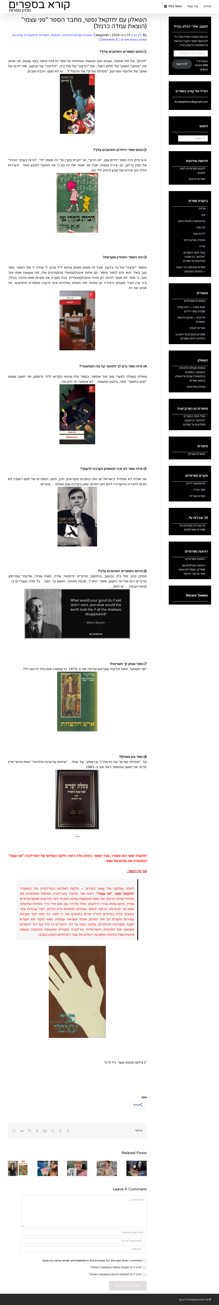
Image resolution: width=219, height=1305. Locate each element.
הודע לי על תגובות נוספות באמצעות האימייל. (116, 1267)
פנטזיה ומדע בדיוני (194, 240)
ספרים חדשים (197, 179)
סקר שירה (199, 489)
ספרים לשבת (197, 328)
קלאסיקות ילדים (195, 483)
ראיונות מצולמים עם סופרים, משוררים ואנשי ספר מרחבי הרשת (191, 570)
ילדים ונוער (199, 233)
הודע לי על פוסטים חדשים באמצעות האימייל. (115, 1274)
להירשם (182, 64)
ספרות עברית (197, 496)
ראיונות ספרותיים (195, 559)
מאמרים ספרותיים (194, 301)
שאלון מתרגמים (196, 387)
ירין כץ (138, 35)
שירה (202, 246)
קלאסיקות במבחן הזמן (191, 221)
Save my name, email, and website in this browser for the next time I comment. (92, 1260)
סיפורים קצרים (196, 454)
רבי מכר (200, 227)
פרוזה (201, 208)
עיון (203, 215)
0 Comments (108, 39)
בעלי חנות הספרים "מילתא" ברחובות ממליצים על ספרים (194, 257)
